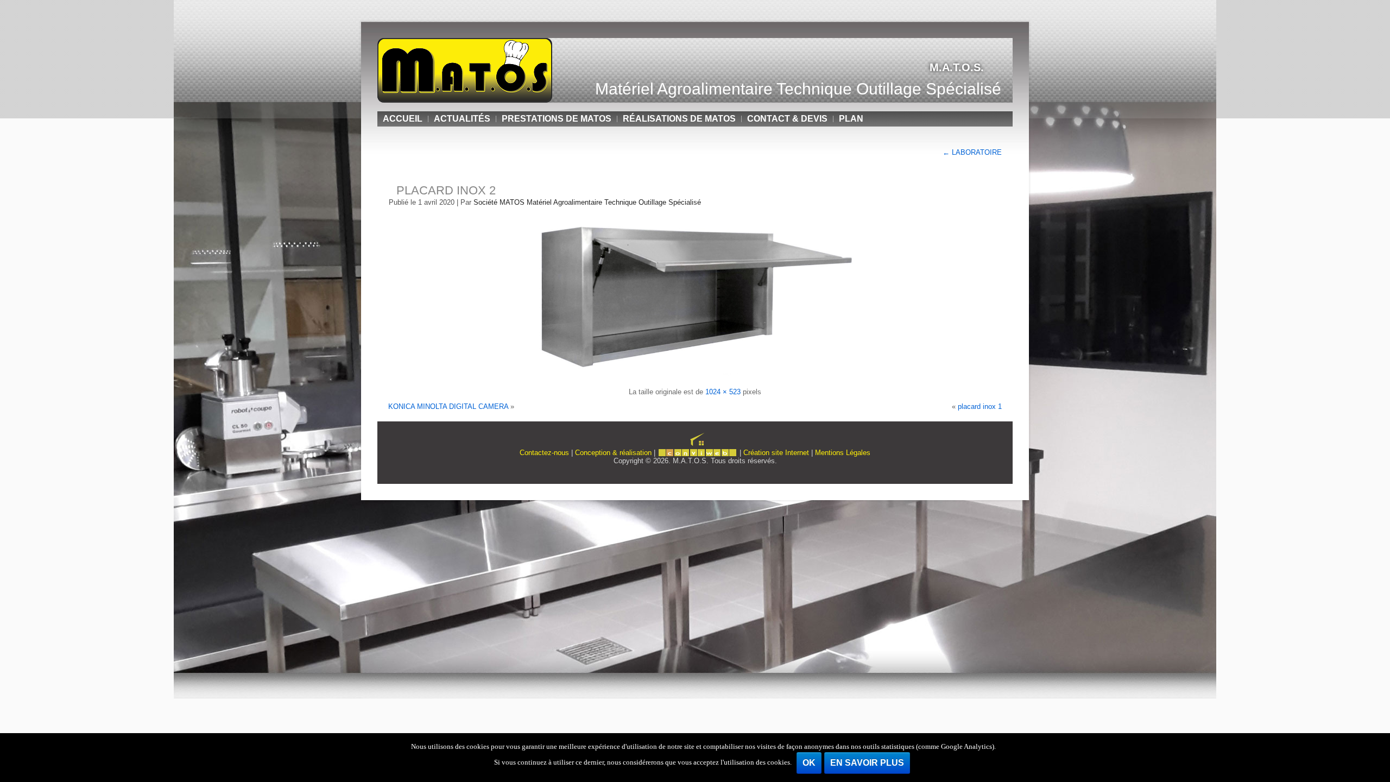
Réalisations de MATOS (679, 118)
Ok (809, 762)
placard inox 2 (446, 190)
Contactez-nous (544, 453)
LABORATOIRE (972, 152)
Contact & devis (787, 118)
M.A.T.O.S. (957, 67)
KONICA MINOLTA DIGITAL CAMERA (448, 406)
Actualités (462, 118)
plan (851, 118)
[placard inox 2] (695, 377)
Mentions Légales (842, 453)
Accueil (402, 118)
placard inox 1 (980, 406)
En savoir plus (867, 762)
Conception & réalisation (613, 453)
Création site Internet (776, 453)
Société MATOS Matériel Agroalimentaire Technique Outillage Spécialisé (587, 202)
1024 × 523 (723, 392)
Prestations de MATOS (556, 118)
